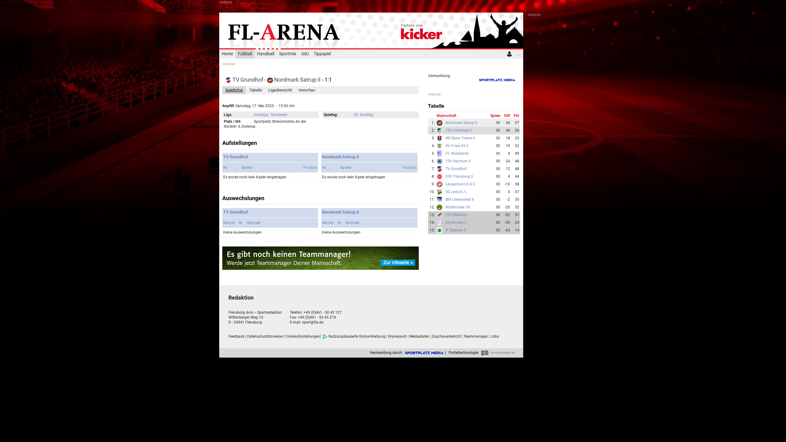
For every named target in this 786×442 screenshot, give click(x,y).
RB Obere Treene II (460, 138)
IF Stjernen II (456, 230)
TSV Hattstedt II (459, 130)
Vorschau (306, 90)
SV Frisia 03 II (457, 146)
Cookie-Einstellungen (302, 336)
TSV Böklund (456, 215)
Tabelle (255, 90)
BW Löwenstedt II (460, 199)
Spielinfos (234, 90)
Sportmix (287, 53)
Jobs (495, 336)
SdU (305, 53)
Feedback (236, 336)
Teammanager (476, 336)
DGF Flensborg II (459, 176)
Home (227, 53)
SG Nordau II (456, 222)
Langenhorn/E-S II (460, 184)
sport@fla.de (312, 322)
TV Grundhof (247, 79)
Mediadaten (419, 336)
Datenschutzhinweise (264, 336)
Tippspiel (322, 53)
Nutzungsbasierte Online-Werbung (357, 336)
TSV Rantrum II (458, 161)
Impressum (397, 336)
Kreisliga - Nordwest (270, 115)
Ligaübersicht (280, 90)
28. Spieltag (363, 115)
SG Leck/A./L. (457, 192)
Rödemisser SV (458, 207)
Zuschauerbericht (446, 336)
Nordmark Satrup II (297, 79)
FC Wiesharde (457, 153)
